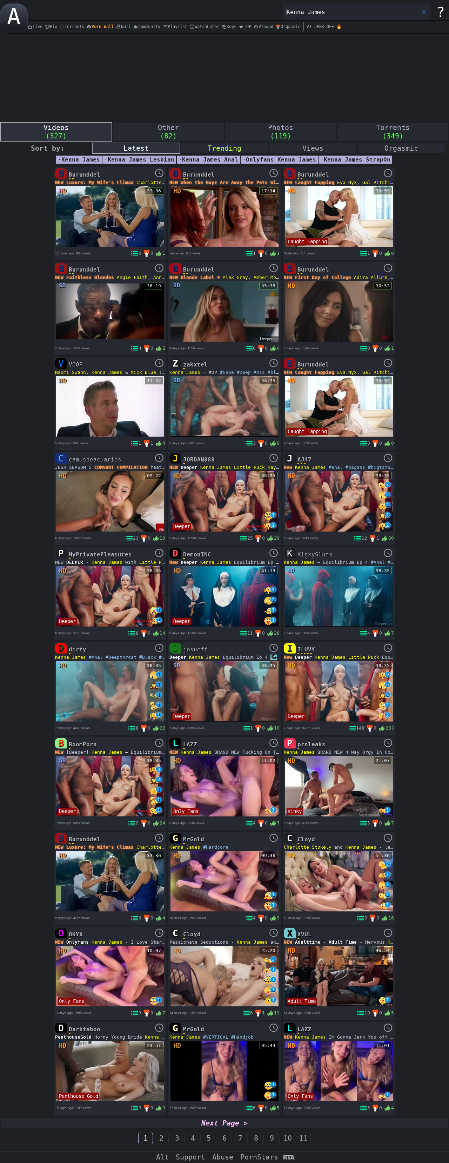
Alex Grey (235, 277)
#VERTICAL (215, 1037)
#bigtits (379, 467)
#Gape (227, 372)
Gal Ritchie (377, 182)
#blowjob (279, 372)
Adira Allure (371, 277)
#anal (336, 467)
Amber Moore (269, 277)
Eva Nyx (347, 182)
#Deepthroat (121, 657)
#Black (147, 657)
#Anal (378, 562)
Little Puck (249, 467)
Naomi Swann (70, 372)
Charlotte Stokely (307, 847)
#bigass (355, 467)
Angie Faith (132, 277)
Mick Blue (143, 372)
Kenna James (107, 372)
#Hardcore (215, 847)
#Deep (244, 372)
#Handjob (242, 1037)
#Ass (259, 372)
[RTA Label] (289, 1158)
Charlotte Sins (156, 182)
